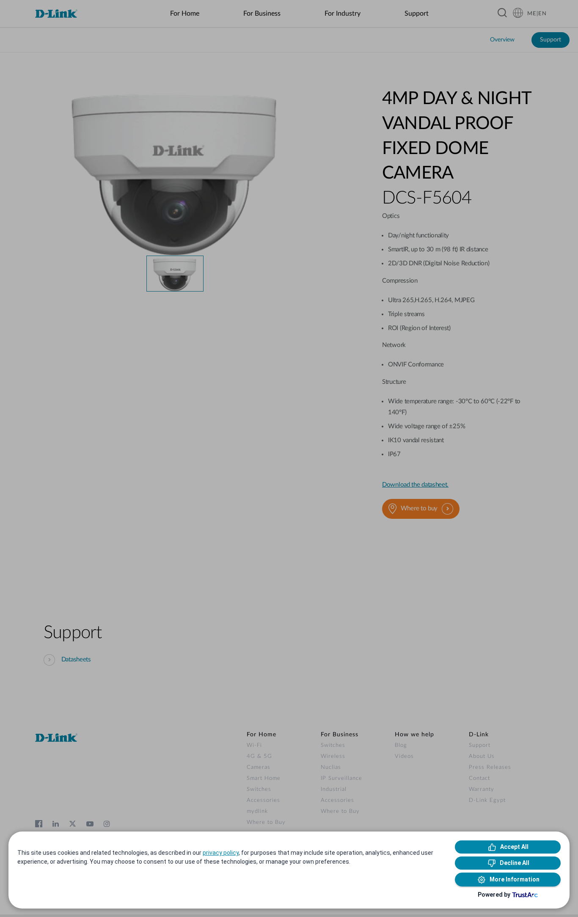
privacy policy (221, 852)
